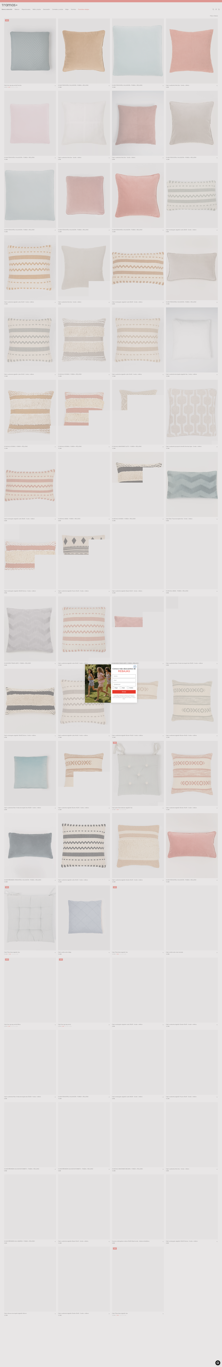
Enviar (124, 692)
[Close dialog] (135, 666)
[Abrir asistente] (217, 1362)
